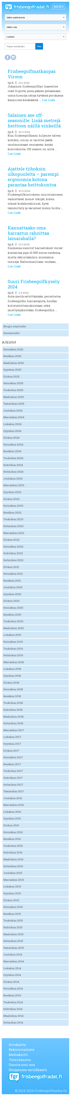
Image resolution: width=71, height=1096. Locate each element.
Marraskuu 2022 (13, 533)
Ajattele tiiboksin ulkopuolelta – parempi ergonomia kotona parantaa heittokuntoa (33, 177)
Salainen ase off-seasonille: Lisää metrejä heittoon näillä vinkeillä (34, 120)
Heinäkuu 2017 (13, 757)
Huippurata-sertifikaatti (28, 1070)
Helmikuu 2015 (13, 941)
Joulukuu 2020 (12, 587)
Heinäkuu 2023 (13, 505)
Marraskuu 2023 (13, 485)
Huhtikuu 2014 (12, 1009)
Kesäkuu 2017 (12, 764)
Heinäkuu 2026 (13, 349)
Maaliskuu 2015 (13, 934)
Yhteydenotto (20, 1060)
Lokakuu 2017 (12, 737)
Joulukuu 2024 (12, 410)
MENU (59, 6)
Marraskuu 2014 (13, 961)
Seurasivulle (11, 333)
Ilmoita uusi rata (22, 1065)
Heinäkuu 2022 (13, 546)
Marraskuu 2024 (13, 417)
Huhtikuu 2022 (13, 553)
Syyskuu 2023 (12, 492)
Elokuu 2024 (11, 437)
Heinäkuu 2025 (13, 383)
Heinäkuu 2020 (13, 607)
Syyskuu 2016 (12, 818)
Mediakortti (18, 1055)
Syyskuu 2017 (12, 743)
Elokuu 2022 (11, 539)
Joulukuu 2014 (12, 954)
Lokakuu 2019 (12, 635)
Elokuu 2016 (11, 825)
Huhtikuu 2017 (13, 777)
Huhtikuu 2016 (12, 852)
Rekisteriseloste (21, 1049)
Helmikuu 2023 (13, 526)
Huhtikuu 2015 (12, 927)
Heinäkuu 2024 (13, 444)
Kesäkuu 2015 (12, 914)
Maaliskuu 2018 (13, 716)
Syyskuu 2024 (12, 431)
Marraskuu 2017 (13, 730)
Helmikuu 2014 (13, 1022)
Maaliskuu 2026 (13, 363)
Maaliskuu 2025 (13, 397)
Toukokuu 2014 (13, 1002)
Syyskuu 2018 (12, 675)
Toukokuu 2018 (13, 703)
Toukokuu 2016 (13, 846)
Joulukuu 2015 (12, 873)
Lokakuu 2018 (12, 669)
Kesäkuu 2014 (12, 995)
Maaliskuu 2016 (13, 859)
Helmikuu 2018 (13, 723)
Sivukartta (17, 1045)
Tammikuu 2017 (13, 791)
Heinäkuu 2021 (13, 573)
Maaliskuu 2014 (13, 1016)
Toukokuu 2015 (13, 920)
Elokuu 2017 (11, 750)
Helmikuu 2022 (13, 560)
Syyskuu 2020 (12, 594)
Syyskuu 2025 (12, 369)
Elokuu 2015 (11, 900)
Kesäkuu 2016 (12, 839)
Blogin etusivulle (14, 326)
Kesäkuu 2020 (12, 614)
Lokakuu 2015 (12, 886)
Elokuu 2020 (11, 601)
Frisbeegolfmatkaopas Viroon (32, 73)
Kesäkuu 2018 (12, 696)
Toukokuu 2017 (13, 771)
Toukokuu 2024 (13, 458)
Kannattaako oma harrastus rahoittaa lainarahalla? (28, 233)
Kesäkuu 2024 (12, 451)
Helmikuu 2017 (13, 784)
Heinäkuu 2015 (13, 907)
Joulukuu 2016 (12, 798)
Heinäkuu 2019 (13, 641)
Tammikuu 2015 (13, 948)
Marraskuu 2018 (13, 662)
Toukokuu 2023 (13, 519)
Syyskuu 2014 (12, 975)
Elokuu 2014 (11, 982)
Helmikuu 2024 (13, 471)
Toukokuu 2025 (13, 390)
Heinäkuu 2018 (13, 689)
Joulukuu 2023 (12, 478)
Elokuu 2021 (11, 567)
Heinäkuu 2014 (13, 988)
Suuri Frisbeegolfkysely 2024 (34, 284)
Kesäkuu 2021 (12, 580)
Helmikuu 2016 (13, 866)
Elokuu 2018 (11, 682)
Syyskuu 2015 (12, 893)
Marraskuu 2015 (13, 880)
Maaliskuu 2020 (13, 628)
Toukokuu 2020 (13, 621)
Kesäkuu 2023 (12, 512)
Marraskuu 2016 (13, 805)
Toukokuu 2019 (13, 648)
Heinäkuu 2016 (13, 832)
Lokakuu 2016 (12, 811)
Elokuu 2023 (11, 499)
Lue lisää (48, 100)
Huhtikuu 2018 (12, 709)
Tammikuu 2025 (13, 403)
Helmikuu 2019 (13, 655)
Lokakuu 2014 (12, 968)
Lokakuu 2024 (12, 424)
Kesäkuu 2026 (12, 356)
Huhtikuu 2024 (13, 465)
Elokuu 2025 (11, 376)
